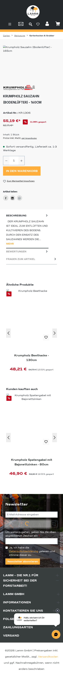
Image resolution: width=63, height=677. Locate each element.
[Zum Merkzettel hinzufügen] (46, 337)
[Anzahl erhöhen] (21, 160)
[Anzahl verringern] (6, 160)
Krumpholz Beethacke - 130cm (31, 358)
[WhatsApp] (19, 198)
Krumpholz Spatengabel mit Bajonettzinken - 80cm (31, 462)
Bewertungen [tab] (16, 251)
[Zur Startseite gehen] (33, 11)
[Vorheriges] (8, 333)
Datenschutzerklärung (23, 551)
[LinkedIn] (12, 198)
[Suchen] (30, 24)
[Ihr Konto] (47, 24)
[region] (31, 62)
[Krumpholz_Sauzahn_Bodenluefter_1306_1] (31, 62)
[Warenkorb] (58, 24)
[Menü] (9, 24)
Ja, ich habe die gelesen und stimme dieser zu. (32, 551)
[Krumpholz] (31, 87)
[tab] (27, 230)
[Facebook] (5, 198)
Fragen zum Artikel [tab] (20, 259)
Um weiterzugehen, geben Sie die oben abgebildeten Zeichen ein (30, 534)
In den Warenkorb (22, 171)
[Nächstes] (54, 333)
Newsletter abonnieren (22, 561)
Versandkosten (48, 656)
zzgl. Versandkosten (29, 138)
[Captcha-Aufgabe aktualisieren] (54, 524)
